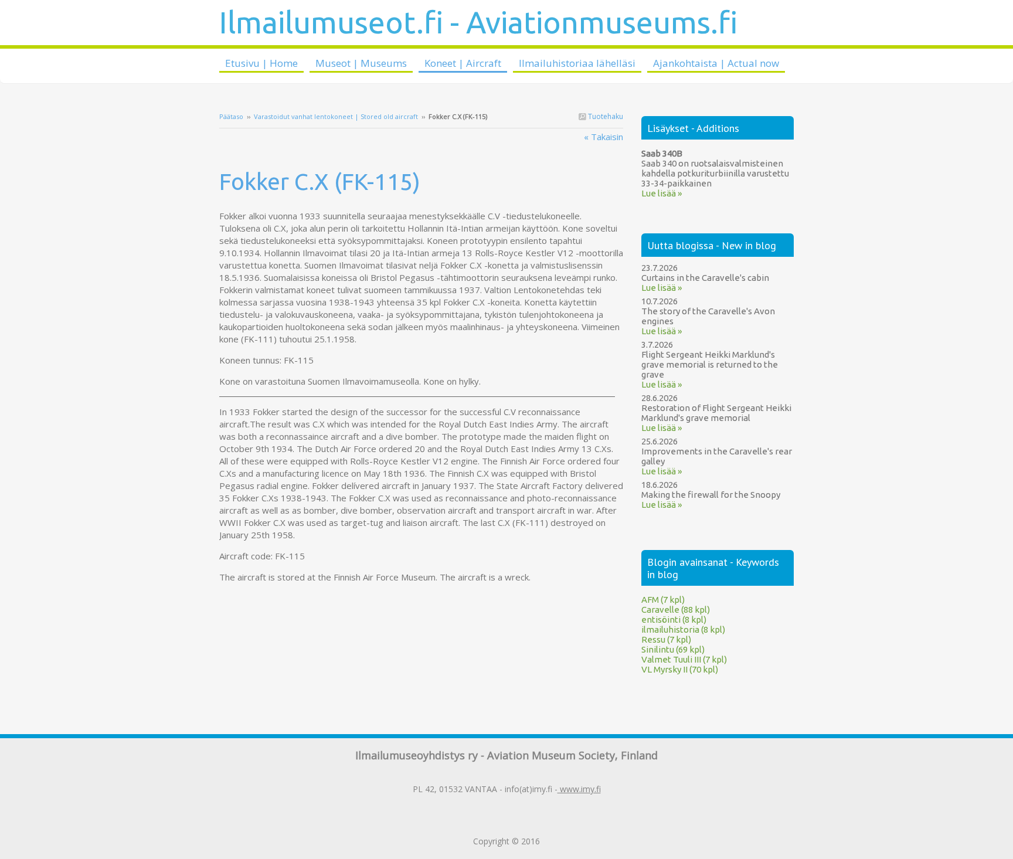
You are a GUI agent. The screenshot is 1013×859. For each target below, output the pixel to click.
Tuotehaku (604, 116)
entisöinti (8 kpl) (673, 619)
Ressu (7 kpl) (666, 639)
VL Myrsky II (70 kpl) (679, 669)
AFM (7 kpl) (663, 600)
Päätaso (231, 116)
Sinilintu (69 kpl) (673, 649)
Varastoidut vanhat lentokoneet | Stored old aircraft (336, 116)
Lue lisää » (661, 193)
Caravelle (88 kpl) (675, 609)
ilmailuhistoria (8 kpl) (683, 629)
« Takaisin (603, 136)
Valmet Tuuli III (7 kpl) (684, 659)
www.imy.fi (579, 789)
